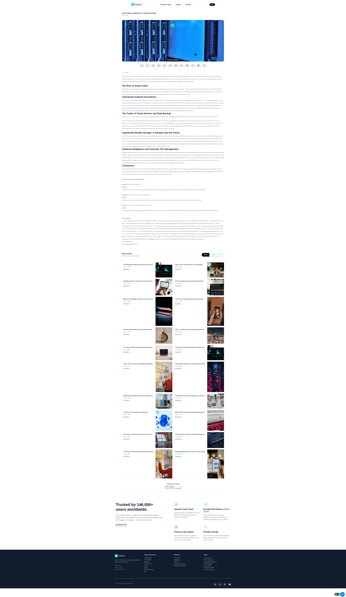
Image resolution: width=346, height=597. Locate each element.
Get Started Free (121, 524)
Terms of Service (208, 560)
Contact (188, 4)
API (145, 571)
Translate (178, 488)
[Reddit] (175, 66)
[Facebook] (147, 66)
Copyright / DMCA (209, 567)
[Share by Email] (158, 66)
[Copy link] (192, 66)
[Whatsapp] (181, 66)
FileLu (152, 239)
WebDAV (146, 562)
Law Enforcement (209, 569)
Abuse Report (208, 565)
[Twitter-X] (215, 584)
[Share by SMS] (164, 66)
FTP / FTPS (147, 560)
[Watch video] (198, 66)
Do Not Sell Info (208, 563)
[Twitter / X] (153, 66)
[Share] (141, 66)
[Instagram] (225, 584)
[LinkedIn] (187, 66)
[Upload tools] (204, 66)
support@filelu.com (120, 569)
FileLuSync (177, 558)
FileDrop (176, 562)
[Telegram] (170, 66)
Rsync (146, 567)
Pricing (178, 4)
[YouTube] (229, 584)
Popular (213, 254)
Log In (212, 4)
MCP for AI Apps (149, 569)
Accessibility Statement (210, 562)
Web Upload (147, 558)
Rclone (146, 565)
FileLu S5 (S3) (148, 563)
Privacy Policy (208, 558)
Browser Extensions (179, 563)
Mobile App (177, 560)
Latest (220, 254)
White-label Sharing (179, 565)
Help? (337, 594)
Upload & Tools (165, 4)
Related (206, 254)
